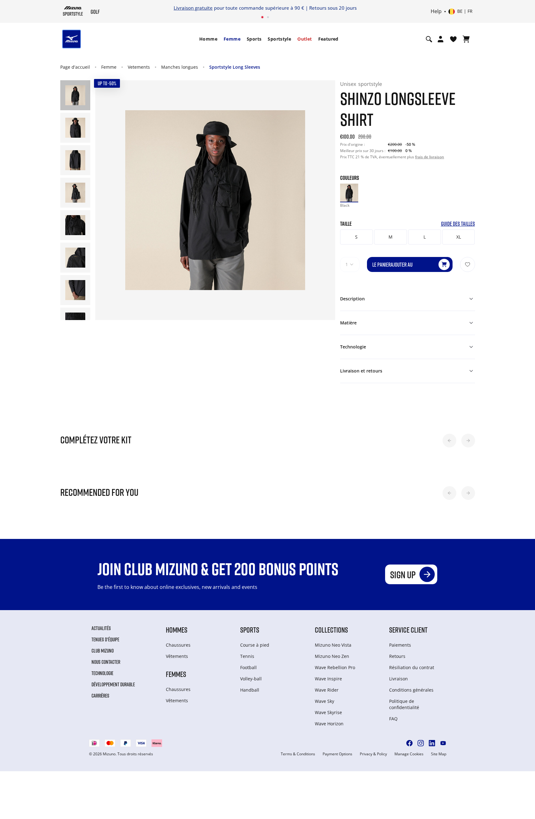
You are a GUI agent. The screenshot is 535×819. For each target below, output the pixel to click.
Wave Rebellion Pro (335, 667)
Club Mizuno (103, 651)
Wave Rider (327, 690)
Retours (397, 656)
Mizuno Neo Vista (333, 645)
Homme (208, 39)
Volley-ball (251, 679)
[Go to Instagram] (421, 743)
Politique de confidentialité (404, 704)
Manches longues (179, 67)
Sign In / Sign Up (309, 8)
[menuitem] (208, 39)
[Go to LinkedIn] (432, 743)
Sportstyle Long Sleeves (234, 67)
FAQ (393, 719)
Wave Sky (324, 701)
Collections (331, 629)
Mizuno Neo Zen (332, 656)
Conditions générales (411, 690)
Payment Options (337, 754)
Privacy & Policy (373, 754)
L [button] (425, 237)
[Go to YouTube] (443, 743)
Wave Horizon (329, 724)
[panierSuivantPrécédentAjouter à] (467, 264)
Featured (328, 39)
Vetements (139, 67)
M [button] (391, 237)
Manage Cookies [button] (409, 754)
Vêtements (177, 656)
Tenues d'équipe (105, 639)
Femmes (176, 673)
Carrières (100, 696)
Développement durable (113, 684)
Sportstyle (279, 39)
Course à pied (254, 645)
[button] (449, 440)
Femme (232, 39)
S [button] (356, 237)
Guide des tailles (458, 223)
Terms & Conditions (298, 754)
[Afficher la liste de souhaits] (453, 39)
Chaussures (178, 645)
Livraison (398, 679)
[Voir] (466, 39)
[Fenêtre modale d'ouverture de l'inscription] (440, 39)
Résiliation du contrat (411, 667)
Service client (408, 629)
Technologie (102, 673)
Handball (249, 690)
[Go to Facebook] (409, 743)
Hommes (176, 629)
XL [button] (458, 237)
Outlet (304, 39)
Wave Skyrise (328, 712)
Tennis (247, 656)
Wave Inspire (328, 679)
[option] (349, 193)
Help (436, 11)
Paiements (400, 645)
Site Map (438, 754)
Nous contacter (106, 662)
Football (248, 667)
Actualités (101, 628)
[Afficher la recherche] (429, 39)
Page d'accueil (75, 67)
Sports (254, 39)
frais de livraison (429, 157)
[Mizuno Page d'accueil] (73, 10)
